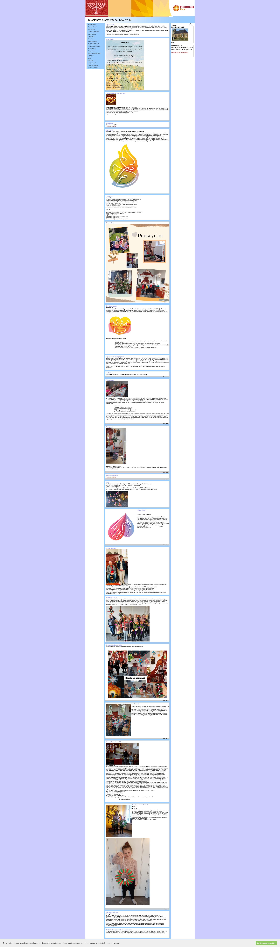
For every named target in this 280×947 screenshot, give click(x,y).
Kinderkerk (91, 36)
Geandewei (91, 29)
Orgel (89, 58)
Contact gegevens (93, 32)
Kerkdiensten (92, 34)
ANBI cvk (90, 60)
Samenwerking (92, 41)
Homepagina (92, 24)
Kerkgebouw (91, 51)
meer (172, 42)
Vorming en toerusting (94, 53)
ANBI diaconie (92, 63)
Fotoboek (90, 56)
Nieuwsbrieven (92, 27)
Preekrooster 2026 (111, 126)
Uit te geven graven (94, 44)
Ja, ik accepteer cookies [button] (266, 943)
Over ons (90, 39)
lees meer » (166, 376)
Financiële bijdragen (94, 46)
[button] (120, 943)
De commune (92, 48)
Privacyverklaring (93, 65)
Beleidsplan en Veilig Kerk (179, 52)
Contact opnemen (93, 68)
